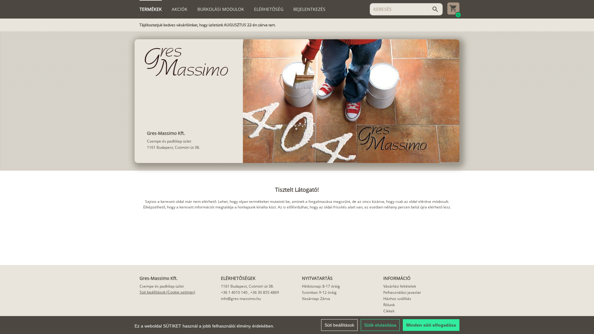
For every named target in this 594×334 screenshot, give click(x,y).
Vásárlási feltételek (399, 286)
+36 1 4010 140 (234, 292)
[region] (297, 325)
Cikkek (388, 311)
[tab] (151, 9)
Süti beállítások (339, 325)
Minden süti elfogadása (431, 325)
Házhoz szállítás (397, 298)
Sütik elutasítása (380, 325)
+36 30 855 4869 (264, 292)
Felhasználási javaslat (402, 292)
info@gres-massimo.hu (241, 298)
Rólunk (389, 304)
